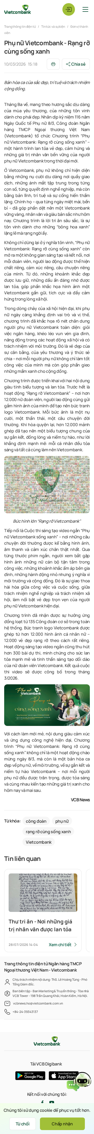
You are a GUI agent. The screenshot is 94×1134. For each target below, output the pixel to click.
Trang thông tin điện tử (20, 26)
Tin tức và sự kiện (53, 26)
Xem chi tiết (60, 944)
